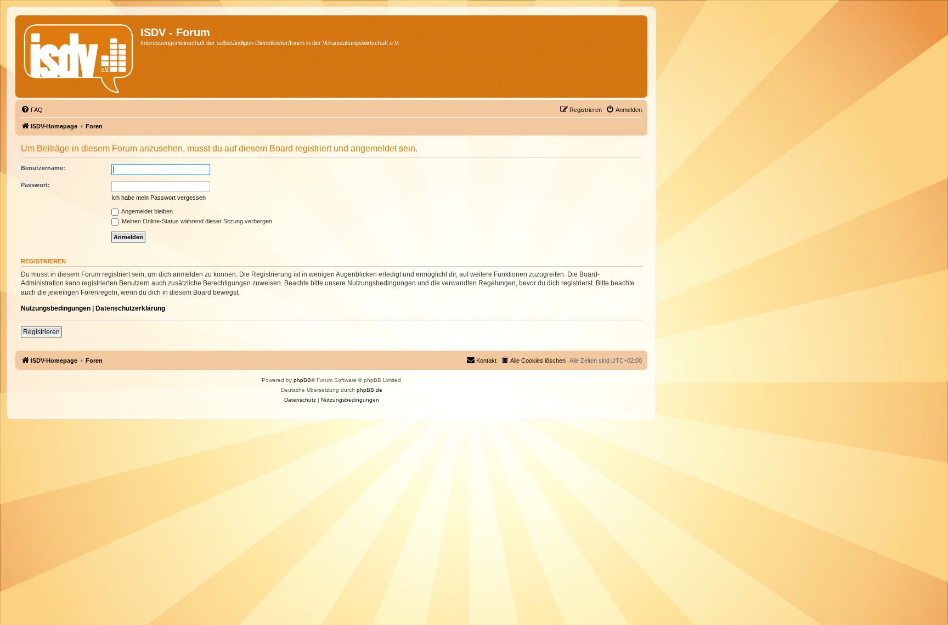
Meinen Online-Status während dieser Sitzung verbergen (196, 221)
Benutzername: (43, 168)
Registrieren (41, 332)
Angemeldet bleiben (146, 211)
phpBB (302, 380)
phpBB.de (369, 390)
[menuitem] (32, 109)
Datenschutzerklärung (130, 308)
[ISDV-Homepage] (79, 56)
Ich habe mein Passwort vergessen (158, 197)
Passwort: (35, 185)
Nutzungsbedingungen (56, 308)
